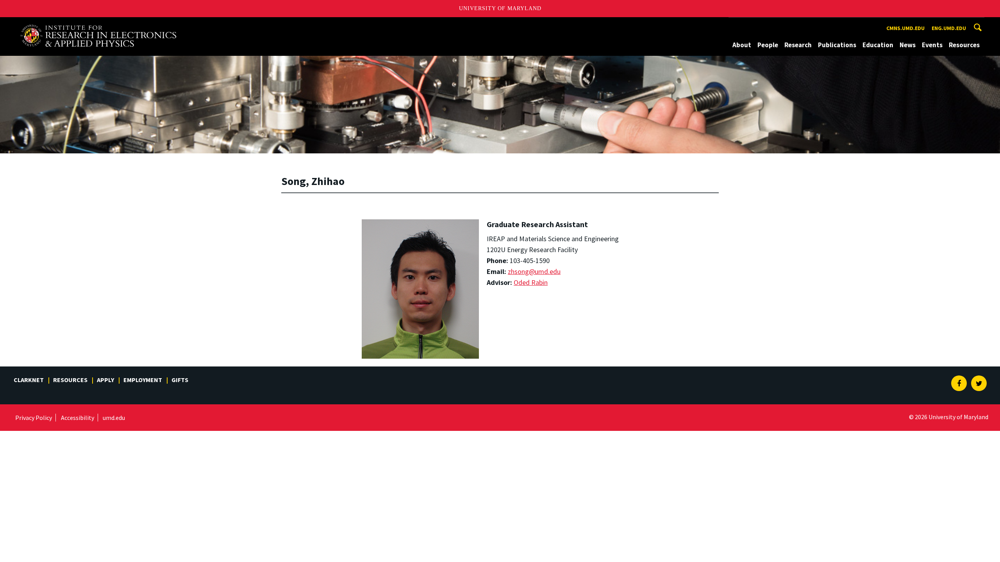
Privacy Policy (33, 418)
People (767, 45)
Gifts (179, 380)
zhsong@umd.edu (534, 271)
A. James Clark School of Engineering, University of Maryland (98, 24)
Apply (105, 380)
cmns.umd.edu (905, 28)
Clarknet (29, 380)
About (741, 45)
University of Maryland (500, 8)
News (908, 45)
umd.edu (114, 418)
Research (798, 45)
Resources (964, 45)
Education (877, 45)
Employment (142, 380)
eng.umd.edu (949, 28)
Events (932, 45)
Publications (837, 45)
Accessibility (77, 418)
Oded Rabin (531, 282)
